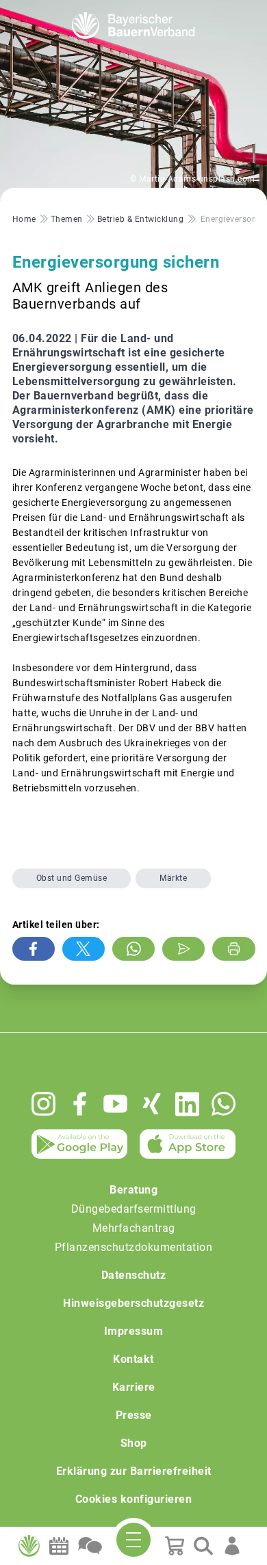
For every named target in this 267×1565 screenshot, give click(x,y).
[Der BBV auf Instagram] (43, 1104)
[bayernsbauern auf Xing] (152, 1104)
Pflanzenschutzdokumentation (134, 1247)
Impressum (134, 1331)
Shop (133, 1443)
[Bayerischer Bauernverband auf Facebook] (80, 1104)
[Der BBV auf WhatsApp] (224, 1104)
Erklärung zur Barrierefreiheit (134, 1471)
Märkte (173, 878)
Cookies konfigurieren (133, 1499)
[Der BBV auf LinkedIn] (187, 1104)
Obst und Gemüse (71, 878)
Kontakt (133, 1359)
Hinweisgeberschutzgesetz (133, 1303)
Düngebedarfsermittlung (133, 1208)
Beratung (133, 1189)
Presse (134, 1415)
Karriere (133, 1387)
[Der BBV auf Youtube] (115, 1104)
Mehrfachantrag (133, 1228)
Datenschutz (133, 1275)
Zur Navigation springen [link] (58, 10)
